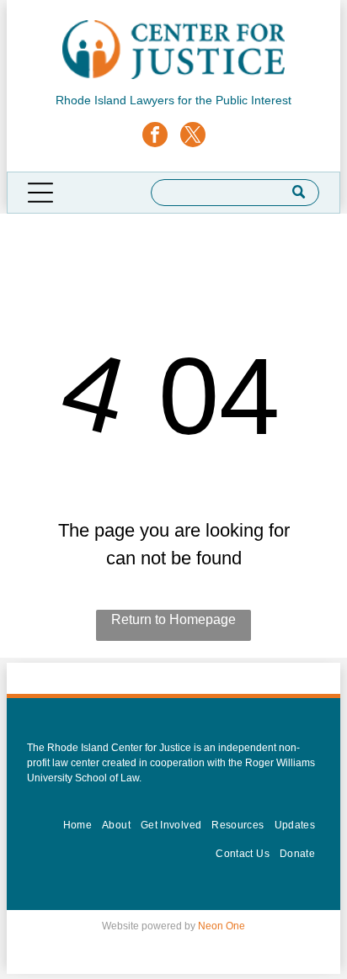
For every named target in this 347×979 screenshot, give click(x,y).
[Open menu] (40, 192)
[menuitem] (77, 825)
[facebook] (155, 136)
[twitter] (193, 136)
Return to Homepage (173, 619)
